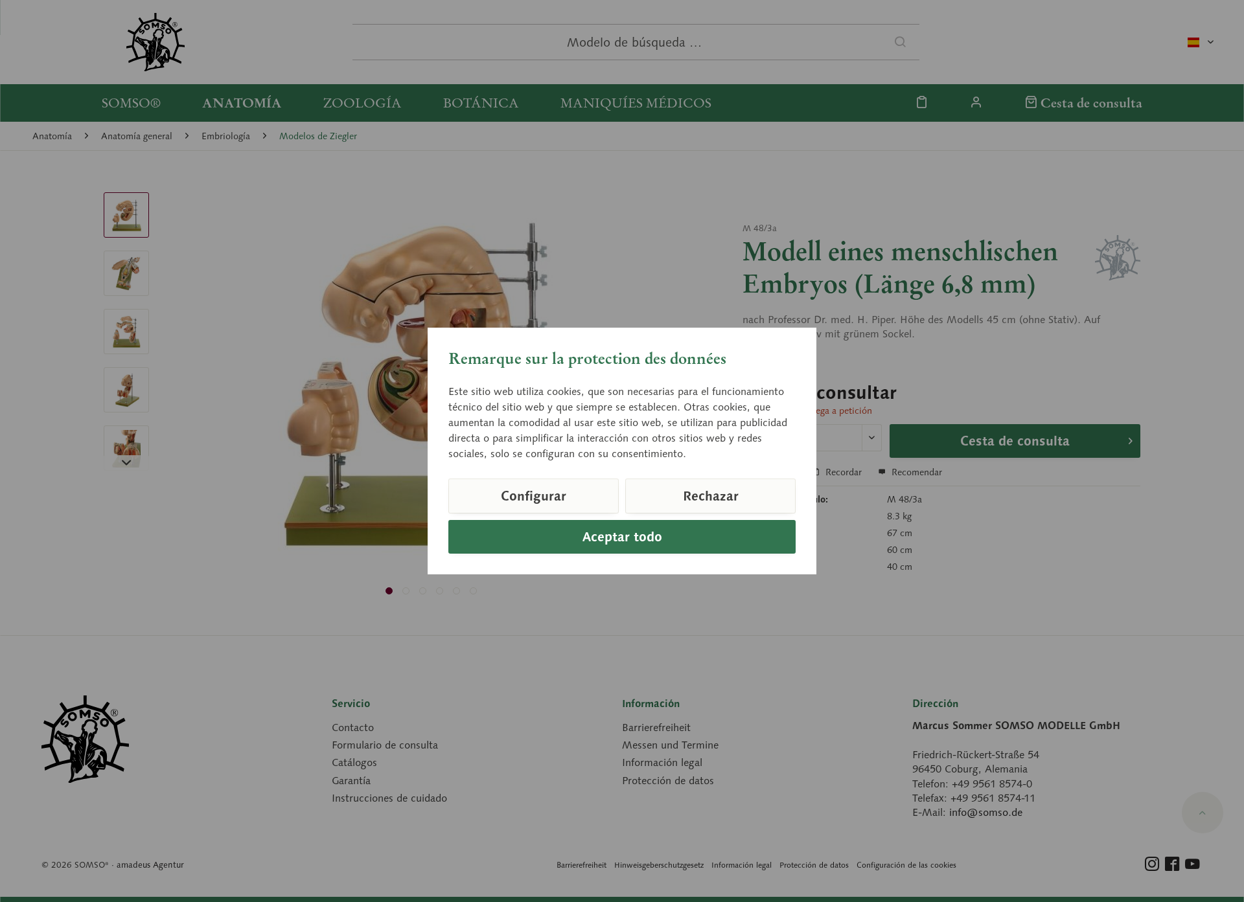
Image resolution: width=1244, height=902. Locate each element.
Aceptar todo (622, 536)
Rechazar (711, 496)
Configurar (533, 496)
